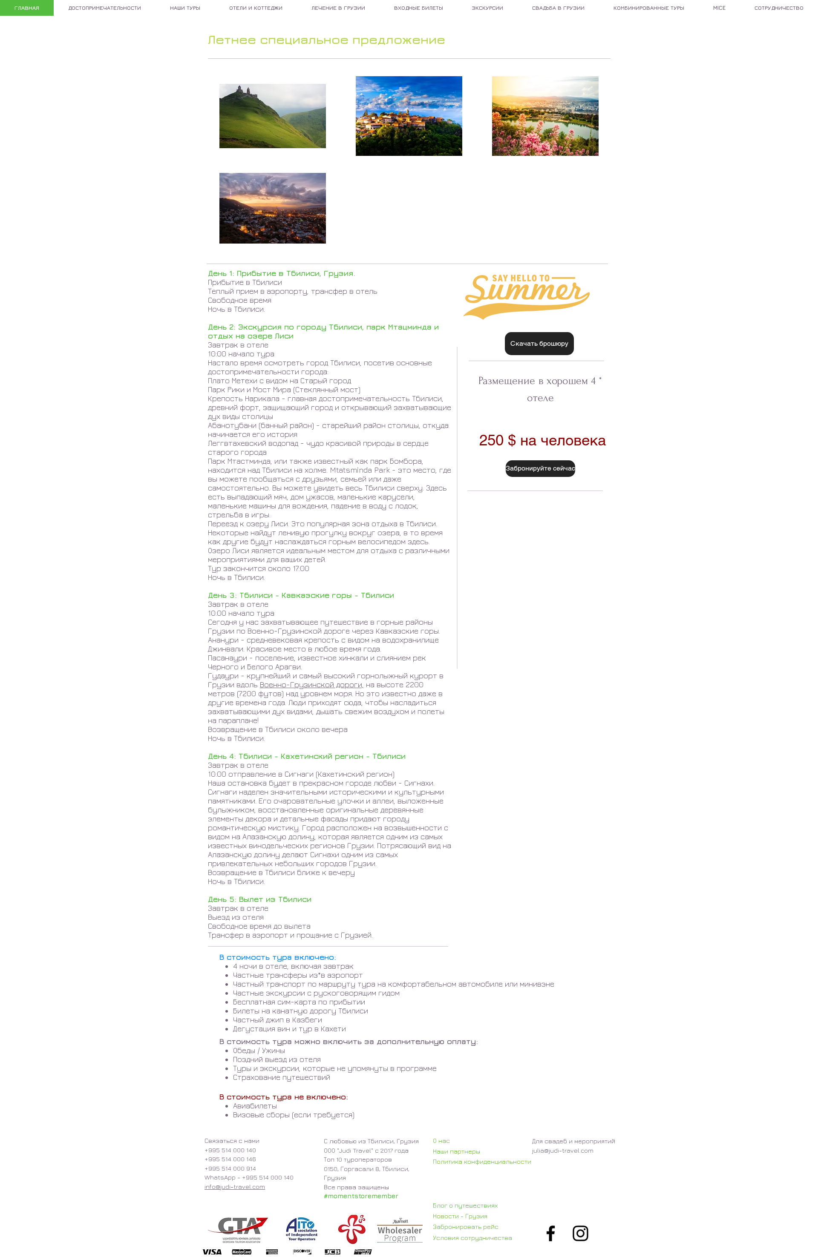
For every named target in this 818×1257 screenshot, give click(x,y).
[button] (540, 468)
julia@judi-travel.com (562, 1150)
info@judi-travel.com (234, 1186)
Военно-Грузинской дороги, (312, 684)
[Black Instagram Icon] (580, 1233)
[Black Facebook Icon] (550, 1233)
